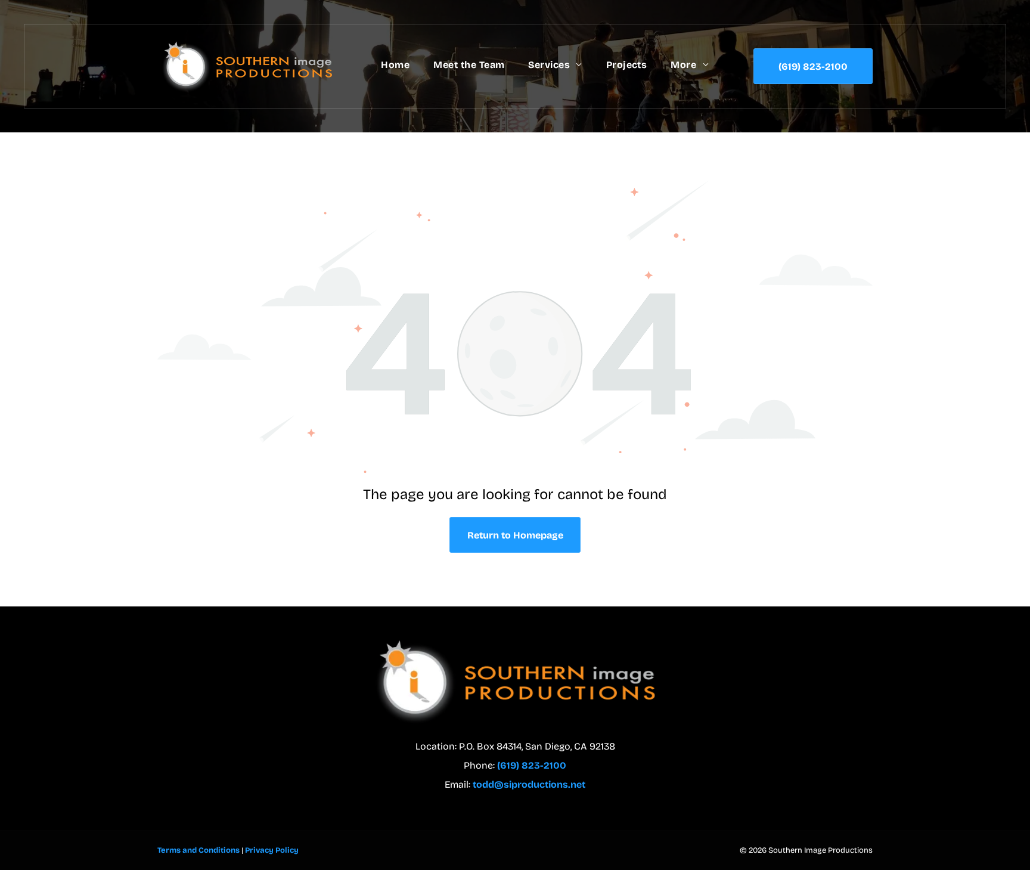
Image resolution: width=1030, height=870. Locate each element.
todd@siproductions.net (529, 784)
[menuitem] (395, 65)
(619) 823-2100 (531, 765)
